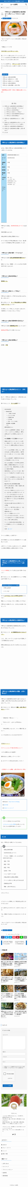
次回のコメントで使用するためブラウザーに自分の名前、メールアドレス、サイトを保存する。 (14, 1067)
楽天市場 (6, 804)
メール (5, 1056)
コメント (5, 1034)
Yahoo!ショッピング (9, 808)
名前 (4, 1051)
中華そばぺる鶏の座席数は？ (13, 115)
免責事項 (5, 1172)
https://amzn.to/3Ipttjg (14, 801)
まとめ (6, 132)
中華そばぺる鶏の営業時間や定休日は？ (15, 113)
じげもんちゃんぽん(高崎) (9, 824)
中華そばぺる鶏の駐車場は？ (13, 110)
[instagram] (15, 1134)
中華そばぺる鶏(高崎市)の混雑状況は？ (14, 126)
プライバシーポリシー (8, 1169)
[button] (26, 4)
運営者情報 (5, 1175)
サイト (4, 1061)
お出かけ (4, 18)
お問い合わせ (6, 1163)
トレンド (9, 18)
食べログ (10, 529)
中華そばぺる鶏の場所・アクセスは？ (15, 108)
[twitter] (13, 1134)
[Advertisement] (14, 365)
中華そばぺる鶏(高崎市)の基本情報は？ (14, 106)
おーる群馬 (14, 4)
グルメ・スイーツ (7, 1147)
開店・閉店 (5, 1153)
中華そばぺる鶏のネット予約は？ (14, 111)
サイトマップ (6, 1166)
